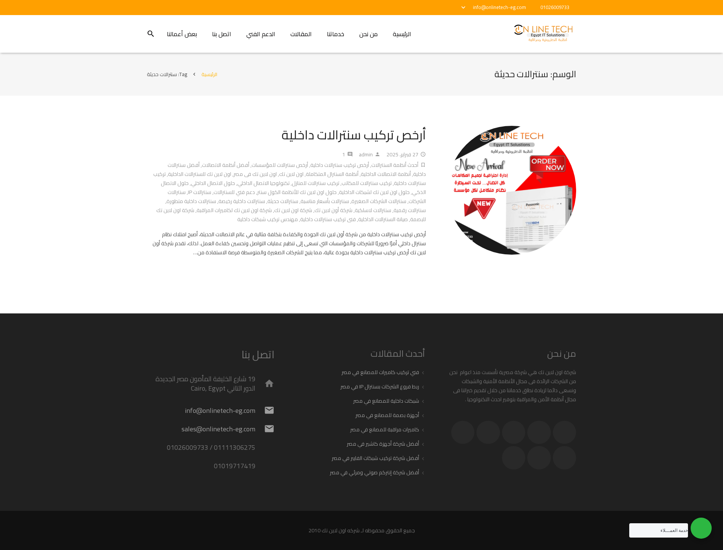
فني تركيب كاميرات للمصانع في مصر (380, 372)
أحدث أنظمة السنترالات (394, 165)
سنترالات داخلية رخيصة (241, 201)
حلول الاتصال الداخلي (213, 183)
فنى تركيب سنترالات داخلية (328, 219)
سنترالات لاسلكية (373, 210)
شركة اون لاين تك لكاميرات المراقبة (234, 210)
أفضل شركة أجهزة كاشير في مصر (383, 443)
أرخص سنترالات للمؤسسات (280, 165)
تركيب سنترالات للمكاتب (367, 183)
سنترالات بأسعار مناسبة (324, 201)
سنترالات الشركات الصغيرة (378, 201)
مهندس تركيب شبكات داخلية (267, 219)
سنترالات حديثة (282, 201)
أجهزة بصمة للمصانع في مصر (387, 415)
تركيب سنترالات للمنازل (315, 183)
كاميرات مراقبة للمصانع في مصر (384, 429)
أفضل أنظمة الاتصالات (225, 165)
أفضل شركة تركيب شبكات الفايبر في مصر (375, 458)
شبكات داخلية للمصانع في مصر (386, 400)
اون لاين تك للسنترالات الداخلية (199, 174)
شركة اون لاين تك (293, 210)
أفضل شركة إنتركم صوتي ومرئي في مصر (374, 472)
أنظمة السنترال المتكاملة (332, 174)
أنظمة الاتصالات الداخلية (386, 174)
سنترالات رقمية (410, 210)
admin (366, 154)
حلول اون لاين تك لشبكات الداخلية (374, 192)
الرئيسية (209, 74)
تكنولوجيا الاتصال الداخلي (263, 183)
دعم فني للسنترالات (234, 192)
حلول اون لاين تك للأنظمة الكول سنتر (297, 192)
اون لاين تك (291, 174)
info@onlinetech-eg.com (499, 7)
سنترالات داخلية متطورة (191, 201)
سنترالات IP (199, 192)
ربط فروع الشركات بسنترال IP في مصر (379, 386)
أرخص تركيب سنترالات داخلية (354, 135)
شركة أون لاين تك (333, 210)
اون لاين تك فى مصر (255, 174)
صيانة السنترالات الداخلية (383, 219)
